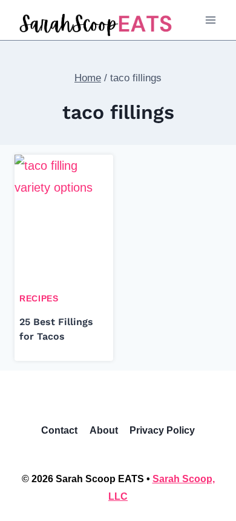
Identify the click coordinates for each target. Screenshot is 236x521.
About (104, 430)
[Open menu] (210, 19)
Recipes (39, 298)
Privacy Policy (162, 430)
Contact (59, 430)
